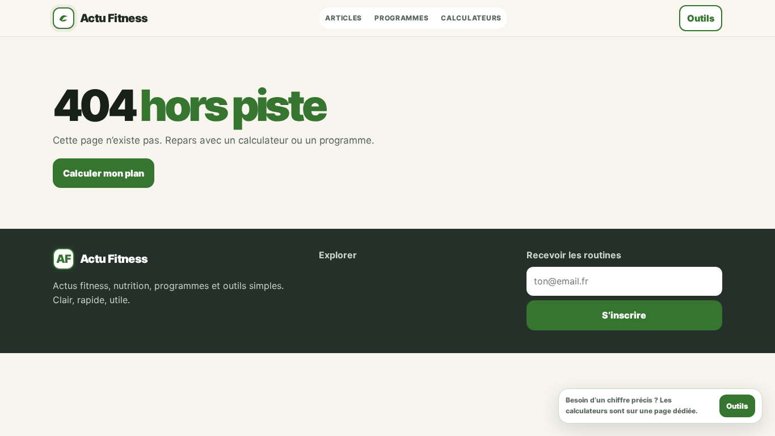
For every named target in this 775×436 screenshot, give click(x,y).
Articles (343, 18)
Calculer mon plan (103, 173)
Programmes (401, 18)
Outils (700, 18)
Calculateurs (471, 18)
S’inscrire (624, 315)
